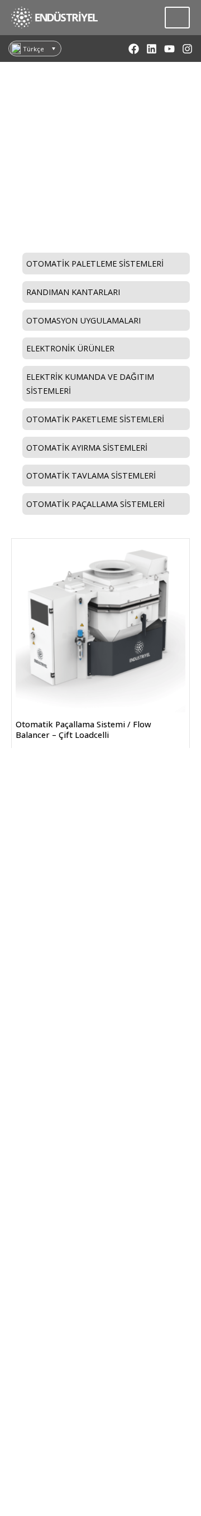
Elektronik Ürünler (70, 348)
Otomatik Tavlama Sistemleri (91, 475)
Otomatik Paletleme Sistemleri (95, 263)
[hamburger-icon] (177, 17)
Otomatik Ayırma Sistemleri (86, 447)
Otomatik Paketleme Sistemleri (95, 418)
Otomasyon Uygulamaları (83, 320)
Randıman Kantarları (73, 291)
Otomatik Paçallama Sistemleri (101, 186)
